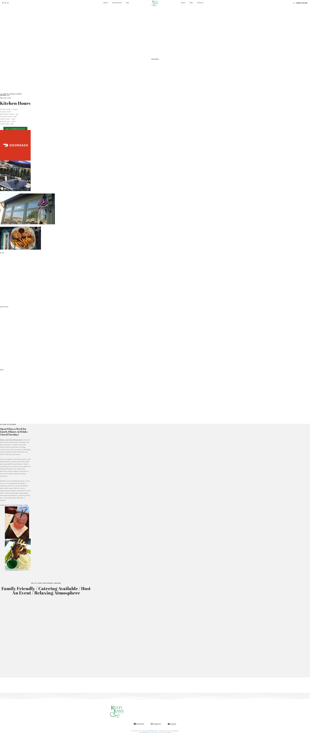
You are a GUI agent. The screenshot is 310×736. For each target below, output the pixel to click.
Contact (200, 3)
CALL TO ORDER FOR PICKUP (15, 129)
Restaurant (117, 3)
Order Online (302, 3)
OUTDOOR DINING (9, 188)
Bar (127, 3)
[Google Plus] (5, 3)
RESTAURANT (7, 364)
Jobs (191, 3)
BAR (3, 407)
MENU (4, 247)
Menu (183, 3)
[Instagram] (7, 3)
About (105, 3)
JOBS (4, 301)
